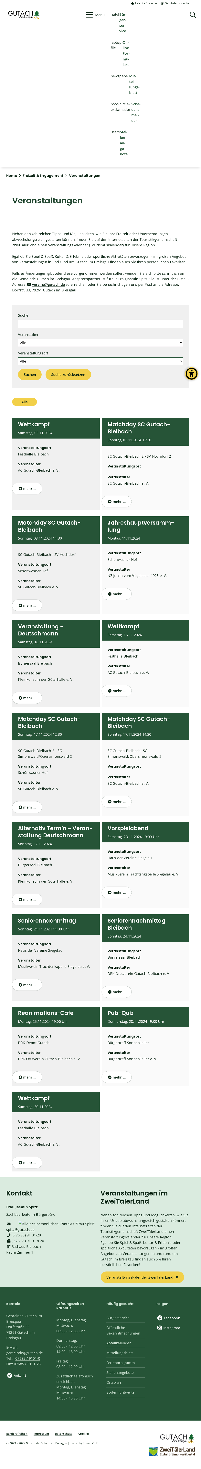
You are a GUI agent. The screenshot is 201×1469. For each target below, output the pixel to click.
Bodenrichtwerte (120, 1392)
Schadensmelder (136, 112)
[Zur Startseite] (177, 1438)
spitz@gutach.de (20, 1229)
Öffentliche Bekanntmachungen (123, 1330)
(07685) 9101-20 (26, 1235)
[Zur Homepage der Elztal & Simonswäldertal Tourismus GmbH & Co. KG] (172, 1451)
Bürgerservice (123, 22)
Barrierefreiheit (16, 1434)
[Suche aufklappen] (193, 15)
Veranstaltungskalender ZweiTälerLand (139, 1277)
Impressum (41, 1434)
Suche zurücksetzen (68, 374)
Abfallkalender (118, 1343)
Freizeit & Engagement (43, 175)
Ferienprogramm (120, 1362)
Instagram (171, 1327)
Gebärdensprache (177, 3)
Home (11, 175)
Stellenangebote (124, 143)
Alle (24, 402)
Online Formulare (126, 53)
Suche (23, 315)
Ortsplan (113, 1382)
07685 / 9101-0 (27, 1358)
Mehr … (29, 488)
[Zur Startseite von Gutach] (44, 15)
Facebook (172, 1318)
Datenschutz (63, 1434)
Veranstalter (28, 334)
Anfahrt (20, 1375)
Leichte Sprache (146, 3)
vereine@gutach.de (48, 284)
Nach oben (191, 1391)
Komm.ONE (90, 1443)
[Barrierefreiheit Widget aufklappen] (191, 376)
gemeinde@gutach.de (24, 1352)
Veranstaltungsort (33, 353)
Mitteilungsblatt (134, 84)
